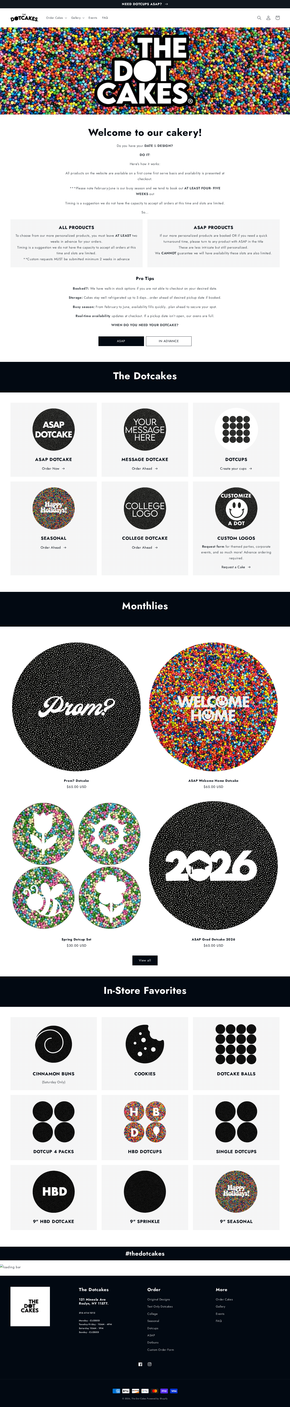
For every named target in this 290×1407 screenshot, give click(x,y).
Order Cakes (224, 1299)
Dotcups (152, 1328)
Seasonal (153, 1321)
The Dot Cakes (139, 1398)
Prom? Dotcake (76, 781)
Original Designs (158, 1299)
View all (145, 960)
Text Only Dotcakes (160, 1306)
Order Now (50, 468)
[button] (56, 17)
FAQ (219, 1321)
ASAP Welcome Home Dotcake (213, 781)
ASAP (121, 341)
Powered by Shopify (157, 1398)
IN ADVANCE (169, 341)
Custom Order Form (160, 1350)
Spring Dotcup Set (76, 939)
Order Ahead (142, 468)
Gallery (220, 1306)
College (152, 1314)
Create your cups (233, 468)
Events (220, 1314)
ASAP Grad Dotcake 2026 (213, 939)
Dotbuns (152, 1342)
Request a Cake (233, 567)
